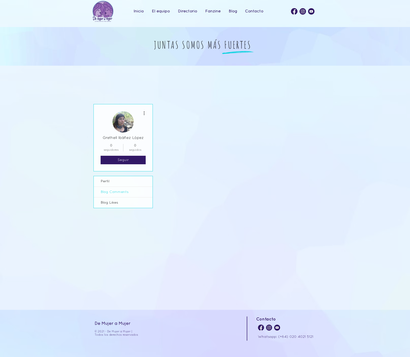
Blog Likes (109, 202)
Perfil (105, 181)
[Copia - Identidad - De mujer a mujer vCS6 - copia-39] (294, 11)
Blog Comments (115, 192)
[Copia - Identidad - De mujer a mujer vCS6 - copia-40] (302, 11)
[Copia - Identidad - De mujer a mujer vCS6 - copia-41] (311, 11)
